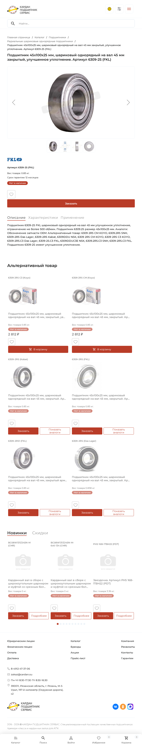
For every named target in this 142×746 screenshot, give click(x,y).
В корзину (40, 349)
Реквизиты (128, 646)
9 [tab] (81, 624)
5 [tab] (69, 624)
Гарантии (127, 658)
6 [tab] (72, 624)
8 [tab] (78, 624)
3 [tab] (64, 624)
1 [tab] (58, 624)
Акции (75, 652)
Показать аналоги (55, 431)
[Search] (12, 23)
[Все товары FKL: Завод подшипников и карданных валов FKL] (14, 159)
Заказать (71, 203)
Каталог (75, 641)
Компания (127, 641)
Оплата (11, 652)
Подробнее (39, 615)
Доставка (13, 658)
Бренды (76, 646)
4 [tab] (66, 624)
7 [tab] (75, 624)
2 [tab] (61, 624)
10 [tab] (84, 624)
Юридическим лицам (21, 641)
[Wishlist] (11, 194)
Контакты (127, 652)
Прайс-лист (78, 658)
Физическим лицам (19, 646)
